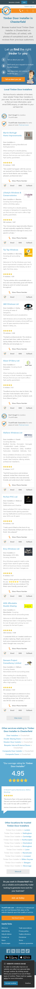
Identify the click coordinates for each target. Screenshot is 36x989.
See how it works (18, 918)
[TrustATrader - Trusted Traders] (6, 9)
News (3, 940)
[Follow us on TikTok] (28, 951)
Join (23, 2)
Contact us (5, 937)
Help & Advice (7, 934)
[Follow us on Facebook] (8, 951)
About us (5, 928)
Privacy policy (24, 931)
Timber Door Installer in (18, 830)
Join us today (18, 897)
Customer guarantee (26, 943)
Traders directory (25, 934)
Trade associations (25, 928)
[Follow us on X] (13, 951)
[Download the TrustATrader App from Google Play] (11, 957)
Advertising (6, 931)
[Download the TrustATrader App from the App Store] (25, 957)
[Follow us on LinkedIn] (23, 951)
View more (18, 718)
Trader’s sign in (29, 6)
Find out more (24, 125)
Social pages (6, 943)
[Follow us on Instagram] (18, 951)
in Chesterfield (18, 735)
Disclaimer (22, 937)
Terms (21, 940)
